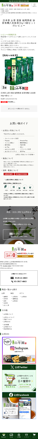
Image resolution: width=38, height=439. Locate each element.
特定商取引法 (8, 329)
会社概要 (6, 324)
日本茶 (11, 9)
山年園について (8, 314)
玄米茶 (6, 303)
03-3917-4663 (7, 266)
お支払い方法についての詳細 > (25, 154)
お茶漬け (15, 301)
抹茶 (28, 9)
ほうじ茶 (6, 305)
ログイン (35, 6)
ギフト (21, 293)
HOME (2, 9)
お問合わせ (7, 321)
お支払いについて (9, 317)
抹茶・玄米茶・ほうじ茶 (20, 9)
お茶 (6, 9)
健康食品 (15, 298)
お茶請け (15, 296)
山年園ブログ (8, 327)
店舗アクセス (8, 319)
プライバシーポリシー (6, 268)
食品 (12, 293)
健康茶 (6, 296)
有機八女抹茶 (4, 11)
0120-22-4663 (21, 278)
